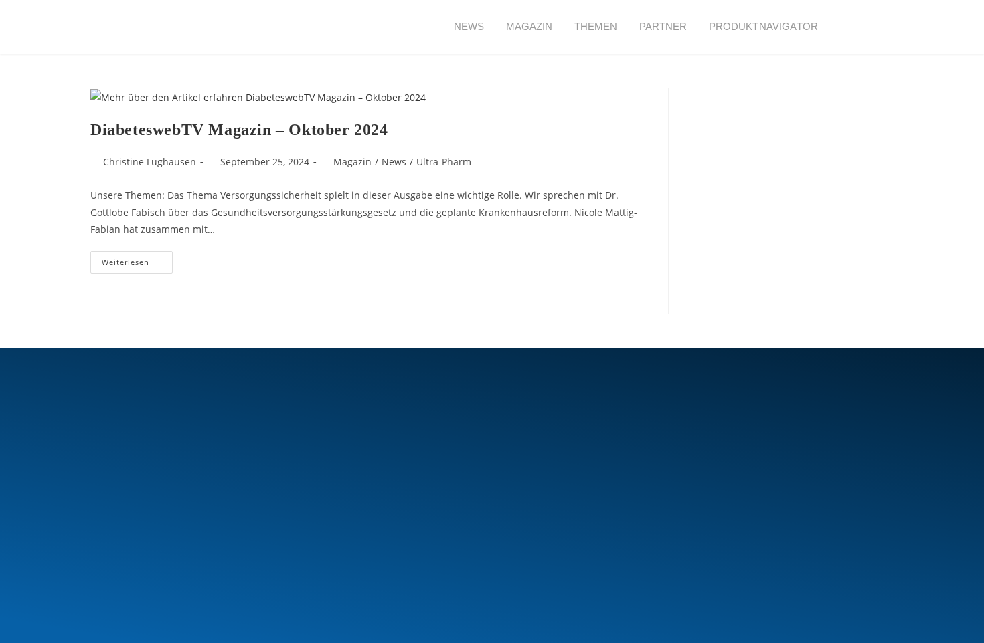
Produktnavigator (763, 26)
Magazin (352, 161)
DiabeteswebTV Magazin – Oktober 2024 (239, 130)
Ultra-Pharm (443, 161)
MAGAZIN (529, 26)
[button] (853, 27)
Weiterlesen (137, 259)
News (394, 161)
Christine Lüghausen (149, 161)
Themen (596, 26)
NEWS (469, 26)
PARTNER (663, 26)
